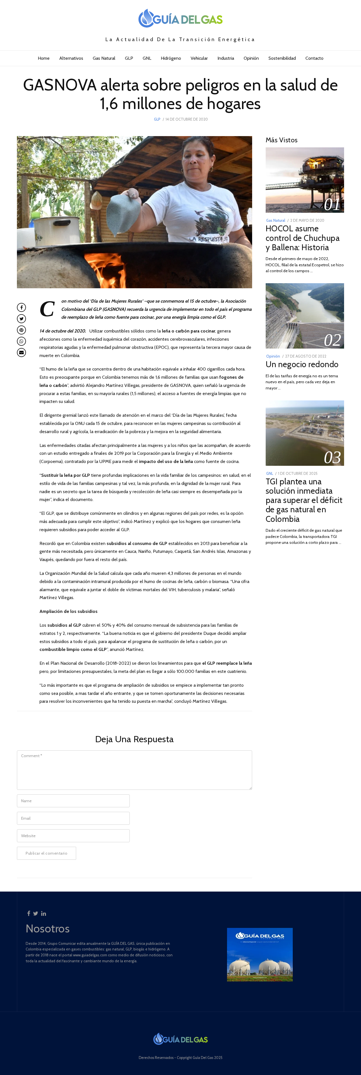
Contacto (314, 58)
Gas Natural (104, 58)
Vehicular (199, 58)
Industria (225, 58)
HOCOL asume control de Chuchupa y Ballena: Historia (303, 237)
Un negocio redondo (302, 364)
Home (44, 58)
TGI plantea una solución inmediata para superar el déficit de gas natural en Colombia (304, 500)
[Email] (21, 352)
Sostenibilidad (282, 58)
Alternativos (71, 58)
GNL (147, 58)
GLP (129, 58)
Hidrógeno (171, 58)
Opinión (251, 58)
